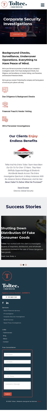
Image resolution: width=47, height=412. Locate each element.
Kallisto (36, 401)
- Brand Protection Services (11, 310)
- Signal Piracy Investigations (12, 323)
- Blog (4, 336)
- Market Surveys (8, 320)
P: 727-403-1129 (11, 297)
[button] (21, 265)
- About (4, 339)
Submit (7, 394)
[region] (23, 26)
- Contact (5, 342)
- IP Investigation (8, 314)
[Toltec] (14, 8)
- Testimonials (7, 332)
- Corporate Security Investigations (14, 316)
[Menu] (42, 5)
